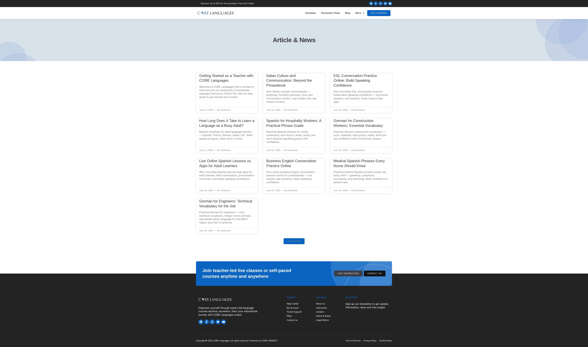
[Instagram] (381, 4)
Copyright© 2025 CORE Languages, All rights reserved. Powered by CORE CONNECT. (237, 340)
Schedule (310, 12)
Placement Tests (330, 12)
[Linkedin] (371, 4)
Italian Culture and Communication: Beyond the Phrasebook (289, 80)
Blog (347, 12)
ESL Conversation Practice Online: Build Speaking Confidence (355, 80)
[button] (294, 241)
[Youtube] (390, 4)
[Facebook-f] (376, 4)
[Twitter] (385, 4)
